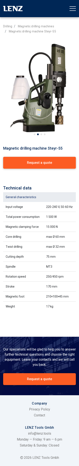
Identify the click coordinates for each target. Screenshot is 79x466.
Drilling (7, 26)
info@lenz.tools (39, 433)
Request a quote (39, 379)
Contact (39, 415)
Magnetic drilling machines (36, 26)
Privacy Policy (39, 409)
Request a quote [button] (39, 163)
